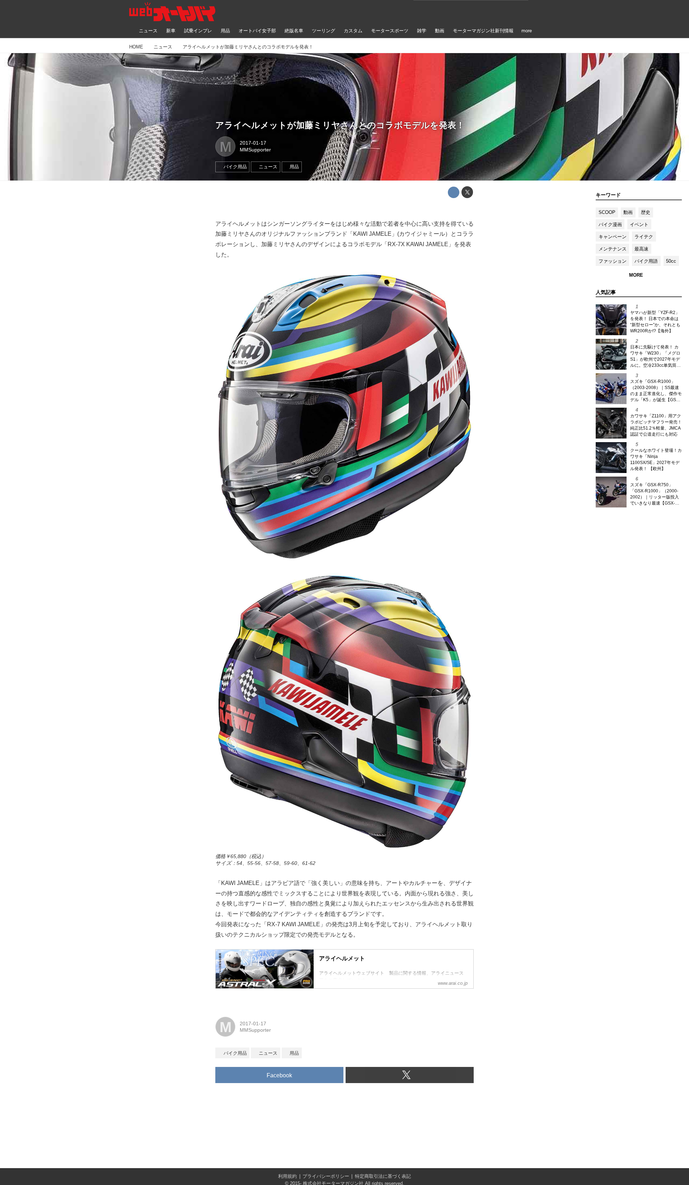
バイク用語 (646, 261)
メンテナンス (613, 249)
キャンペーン (613, 236)
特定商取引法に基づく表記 (383, 1176)
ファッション (613, 261)
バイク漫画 (610, 224)
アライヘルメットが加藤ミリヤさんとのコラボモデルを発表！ (340, 125)
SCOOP (607, 212)
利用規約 (287, 1176)
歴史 (645, 212)
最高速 (641, 249)
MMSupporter (255, 150)
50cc (671, 261)
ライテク (643, 236)
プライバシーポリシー (326, 1176)
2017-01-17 (253, 143)
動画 (628, 212)
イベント (639, 224)
